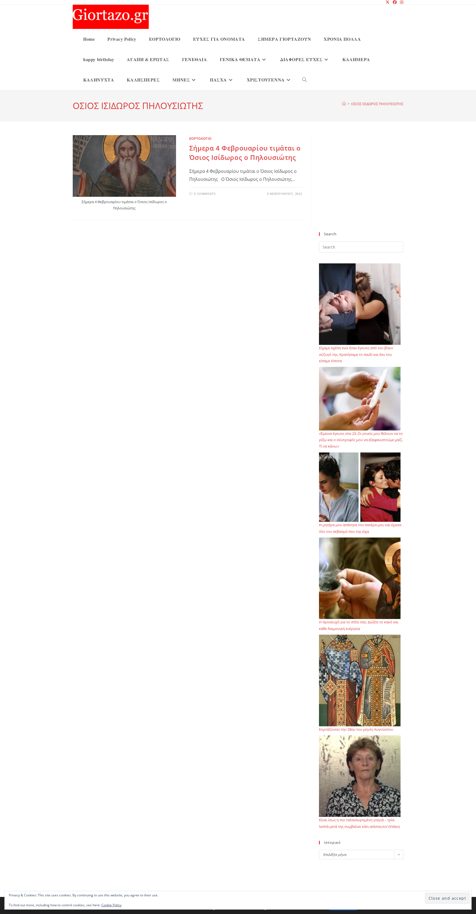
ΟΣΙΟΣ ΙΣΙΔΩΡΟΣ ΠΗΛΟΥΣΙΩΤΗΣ (377, 103)
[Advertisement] (361, 186)
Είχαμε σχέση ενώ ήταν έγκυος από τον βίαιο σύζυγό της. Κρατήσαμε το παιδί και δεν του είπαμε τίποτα (356, 354)
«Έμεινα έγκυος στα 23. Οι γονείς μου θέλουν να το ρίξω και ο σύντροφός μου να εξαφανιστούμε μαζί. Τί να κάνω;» (361, 440)
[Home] (344, 103)
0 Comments (204, 194)
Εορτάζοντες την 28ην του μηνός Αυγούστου (356, 729)
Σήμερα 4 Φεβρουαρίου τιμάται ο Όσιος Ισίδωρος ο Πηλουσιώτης (245, 152)
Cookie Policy (111, 905)
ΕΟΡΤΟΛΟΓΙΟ (200, 138)
